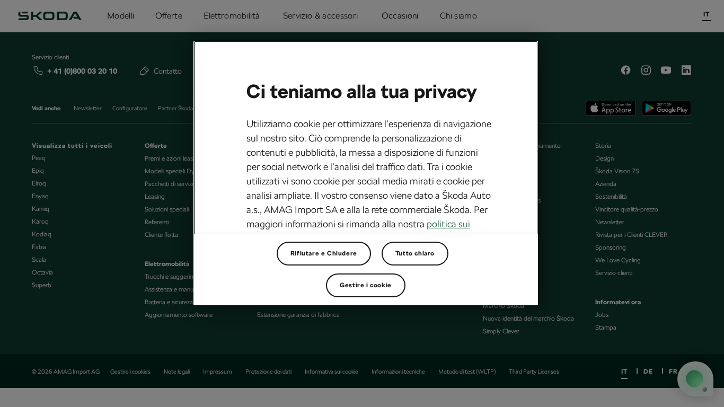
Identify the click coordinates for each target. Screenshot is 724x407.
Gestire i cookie (366, 285)
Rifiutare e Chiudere (323, 253)
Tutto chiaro (415, 253)
